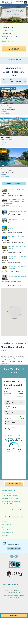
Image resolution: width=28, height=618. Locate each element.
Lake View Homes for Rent (8, 493)
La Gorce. (13, 30)
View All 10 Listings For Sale (14, 183)
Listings (9, 59)
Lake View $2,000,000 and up (9, 503)
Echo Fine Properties (18, 592)
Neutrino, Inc (19, 590)
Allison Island (5, 535)
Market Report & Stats (14, 483)
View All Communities (13, 510)
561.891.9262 (10, 584)
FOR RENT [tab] (11, 80)
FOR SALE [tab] (4, 80)
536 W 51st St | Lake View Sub (16, 219)
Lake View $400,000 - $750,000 (10, 495)
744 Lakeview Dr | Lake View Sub (17, 211)
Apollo (3, 527)
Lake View (7, 113)
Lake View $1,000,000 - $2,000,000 (11, 501)
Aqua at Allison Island (7, 524)
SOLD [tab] (24, 81)
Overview (18, 59)
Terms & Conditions (14, 597)
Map (13, 59)
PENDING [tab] (18, 81)
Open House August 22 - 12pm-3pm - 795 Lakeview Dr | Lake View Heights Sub (13, 201)
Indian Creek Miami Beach (8, 532)
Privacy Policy (18, 595)
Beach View (4, 521)
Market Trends (11, 62)
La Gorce (20, 359)
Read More (4, 363)
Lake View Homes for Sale (8, 490)
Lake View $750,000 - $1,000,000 (10, 498)
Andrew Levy (19, 1)
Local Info (18, 62)
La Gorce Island (6, 529)
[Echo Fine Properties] (9, 3)
